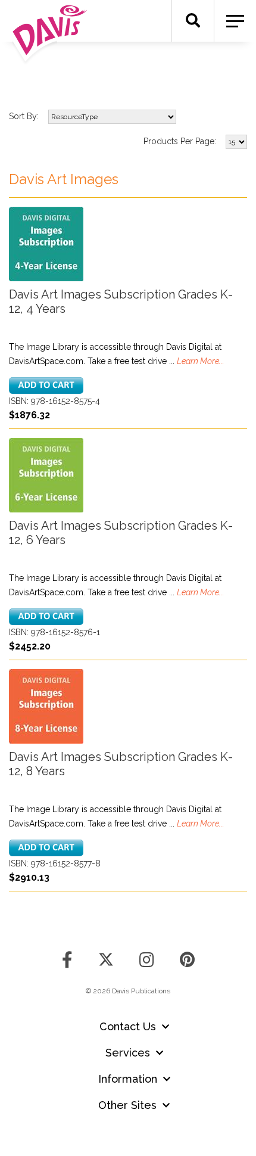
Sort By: (24, 116)
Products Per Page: (179, 141)
